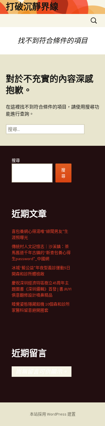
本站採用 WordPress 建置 (53, 414)
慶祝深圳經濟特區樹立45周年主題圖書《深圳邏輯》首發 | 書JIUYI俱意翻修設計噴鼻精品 (41, 289)
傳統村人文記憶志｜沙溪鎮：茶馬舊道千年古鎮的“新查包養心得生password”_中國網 (41, 252)
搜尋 (16, 160)
